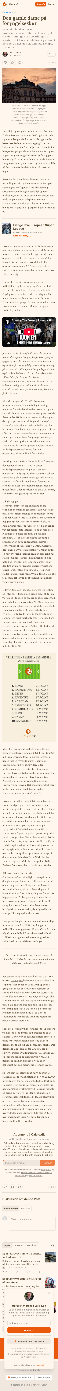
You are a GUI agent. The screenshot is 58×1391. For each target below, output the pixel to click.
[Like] (5, 62)
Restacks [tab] (25, 1208)
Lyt (52, 54)
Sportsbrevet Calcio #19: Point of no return (21, 1280)
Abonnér (41, 4)
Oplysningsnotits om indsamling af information (29, 1354)
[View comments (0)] (12, 62)
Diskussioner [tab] (31, 1245)
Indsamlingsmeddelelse (29, 1370)
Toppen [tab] (7, 1245)
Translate (9, 12)
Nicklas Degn (16, 53)
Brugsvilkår (20, 1351)
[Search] (53, 1245)
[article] (29, 1262)
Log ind (51, 4)
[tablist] (17, 1208)
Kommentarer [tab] (11, 1208)
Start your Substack (21, 1377)
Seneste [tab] (18, 1245)
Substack (15, 1384)
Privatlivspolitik (30, 1356)
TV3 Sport (17, 981)
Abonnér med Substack (31, 1341)
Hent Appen (43, 1377)
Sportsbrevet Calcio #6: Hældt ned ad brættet (21, 1255)
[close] (49, 1292)
